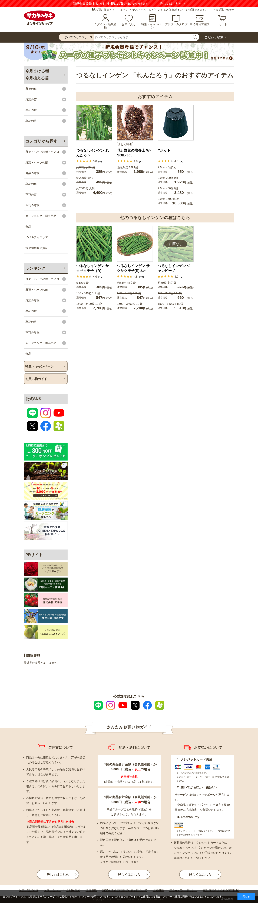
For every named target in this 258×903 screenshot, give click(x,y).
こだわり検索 (213, 37)
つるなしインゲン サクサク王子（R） (92, 268)
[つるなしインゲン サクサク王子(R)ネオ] (135, 244)
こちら (186, 857)
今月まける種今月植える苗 (37, 74)
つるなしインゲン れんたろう (92, 152)
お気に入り (129, 24)
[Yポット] (176, 122)
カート (223, 24)
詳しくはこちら (171, 3)
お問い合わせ (225, 9)
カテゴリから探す (41, 141)
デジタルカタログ (176, 24)
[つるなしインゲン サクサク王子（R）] (94, 244)
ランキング (35, 268)
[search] (194, 37)
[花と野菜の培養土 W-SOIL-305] (135, 122)
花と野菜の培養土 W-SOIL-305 (134, 152)
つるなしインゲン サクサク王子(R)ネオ (133, 268)
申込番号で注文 (200, 24)
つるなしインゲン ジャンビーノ (174, 268)
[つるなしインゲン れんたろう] (94, 122)
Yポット (164, 150)
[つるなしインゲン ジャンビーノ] (176, 244)
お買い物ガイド (105, 9)
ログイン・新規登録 (105, 26)
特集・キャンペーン (152, 26)
